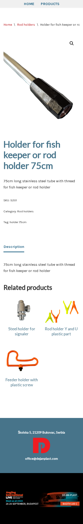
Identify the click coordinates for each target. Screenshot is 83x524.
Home (29, 4)
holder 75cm (18, 222)
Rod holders (26, 25)
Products (50, 4)
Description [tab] (13, 246)
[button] (72, 43)
